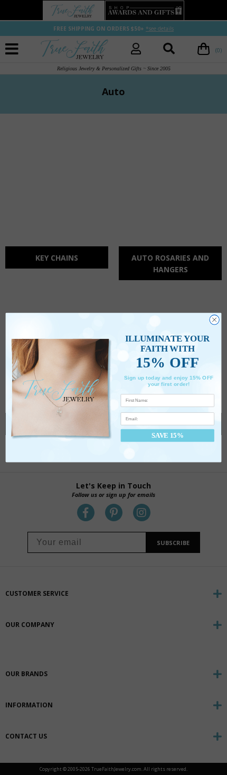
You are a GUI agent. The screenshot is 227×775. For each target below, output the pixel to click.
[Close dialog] (214, 320)
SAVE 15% (167, 435)
